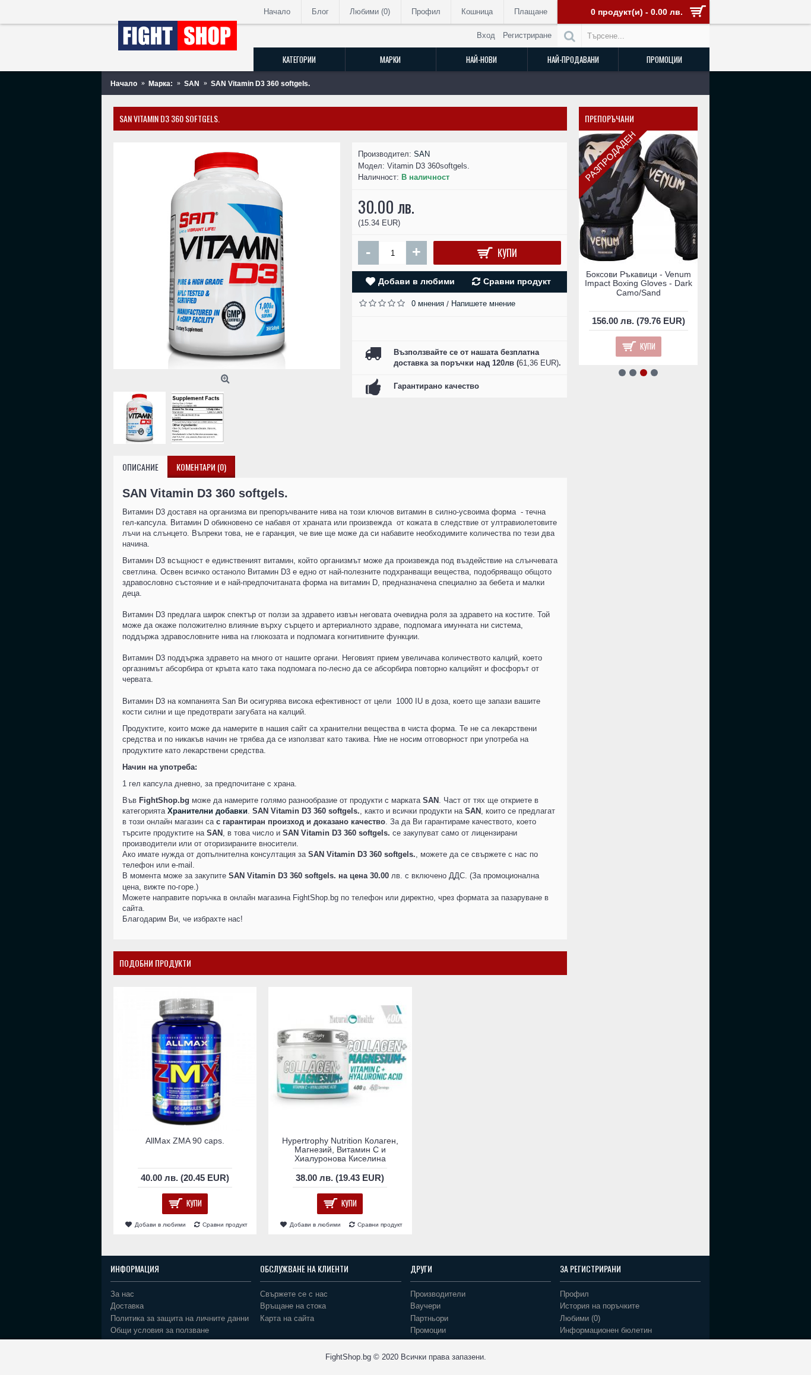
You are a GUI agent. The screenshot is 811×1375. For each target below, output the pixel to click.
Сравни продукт (517, 281)
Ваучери (425, 1305)
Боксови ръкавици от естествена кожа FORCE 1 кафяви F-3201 (638, 283)
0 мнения (427, 303)
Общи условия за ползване (159, 1330)
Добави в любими (416, 281)
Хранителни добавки (207, 810)
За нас (122, 1294)
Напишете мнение (483, 303)
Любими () (580, 1318)
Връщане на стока (293, 1305)
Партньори (429, 1318)
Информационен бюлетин (606, 1330)
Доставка (127, 1305)
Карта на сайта (287, 1318)
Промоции (428, 1330)
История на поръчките (599, 1305)
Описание (140, 467)
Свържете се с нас (294, 1294)
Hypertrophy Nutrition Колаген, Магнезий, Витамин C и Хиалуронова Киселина (340, 1150)
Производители (437, 1294)
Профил (574, 1294)
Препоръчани (609, 118)
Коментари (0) (201, 467)
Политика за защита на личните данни (179, 1318)
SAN (422, 154)
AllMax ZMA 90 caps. (184, 1140)
